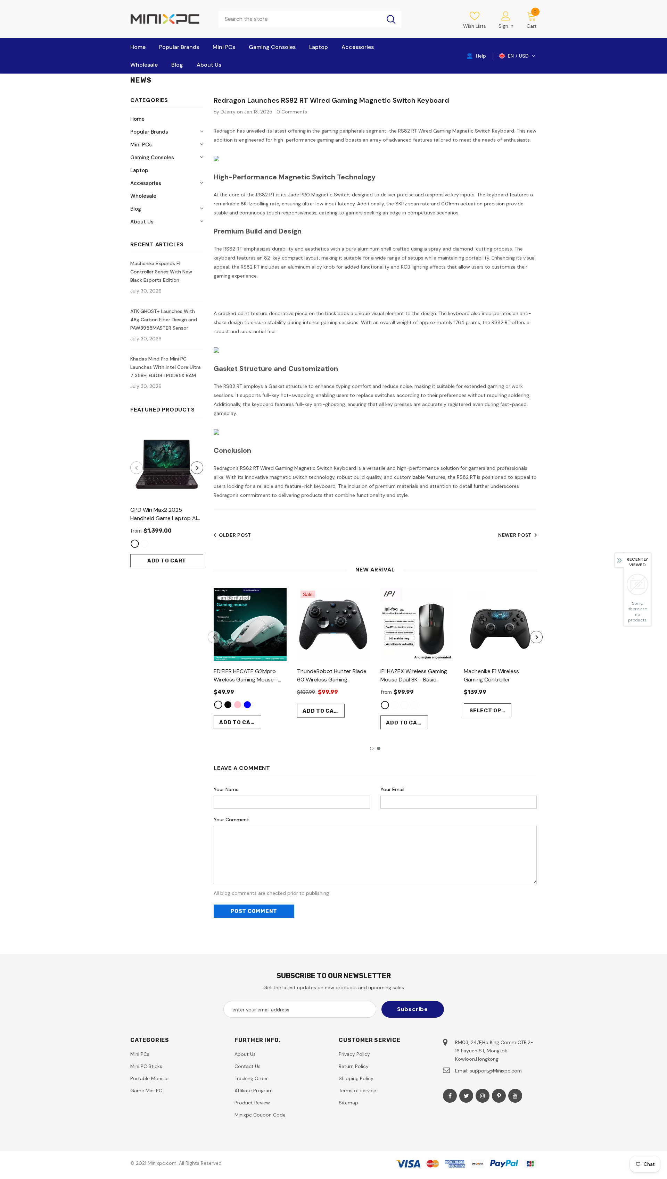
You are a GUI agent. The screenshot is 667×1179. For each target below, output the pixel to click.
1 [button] (371, 748)
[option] (166, 497)
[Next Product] (197, 467)
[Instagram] (482, 1096)
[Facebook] (450, 1096)
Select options (490, 710)
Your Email (392, 789)
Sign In (506, 26)
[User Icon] (506, 15)
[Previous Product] (136, 467)
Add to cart (166, 561)
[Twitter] (466, 1096)
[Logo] (169, 19)
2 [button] (378, 748)
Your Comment (231, 819)
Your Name (226, 789)
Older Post (235, 535)
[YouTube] (515, 1096)
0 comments (292, 112)
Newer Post (515, 535)
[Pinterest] (499, 1096)
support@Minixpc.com (496, 1071)
